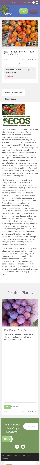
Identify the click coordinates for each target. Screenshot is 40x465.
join (8, 439)
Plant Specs (10, 99)
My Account (15, 2)
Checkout (27, 2)
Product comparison (28, 411)
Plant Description (13, 92)
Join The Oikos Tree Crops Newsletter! (13, 428)
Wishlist (8, 411)
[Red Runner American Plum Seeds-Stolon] (20, 33)
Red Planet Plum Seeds (17, 330)
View (7, 407)
